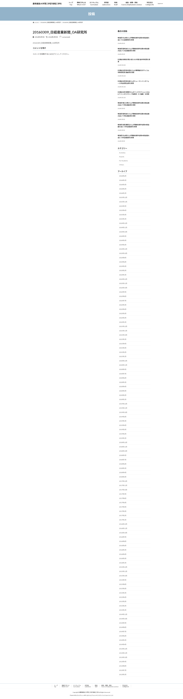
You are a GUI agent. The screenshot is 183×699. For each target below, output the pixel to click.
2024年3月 (122, 240)
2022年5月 (122, 305)
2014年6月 (122, 636)
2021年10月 (123, 335)
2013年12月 (123, 649)
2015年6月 (122, 589)
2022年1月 (122, 322)
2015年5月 (122, 593)
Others (121, 165)
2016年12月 (123, 524)
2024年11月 (123, 227)
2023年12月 (123, 249)
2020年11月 (123, 365)
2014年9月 (122, 623)
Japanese (160, 3)
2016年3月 (122, 558)
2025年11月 (123, 202)
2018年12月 (123, 442)
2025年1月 (122, 219)
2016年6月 (122, 546)
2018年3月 (122, 477)
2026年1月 (122, 193)
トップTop (56, 686)
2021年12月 (123, 326)
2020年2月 (122, 395)
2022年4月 (122, 309)
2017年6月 (122, 503)
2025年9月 (122, 206)
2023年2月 (122, 270)
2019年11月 (123, 408)
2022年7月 (122, 301)
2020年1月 (122, 399)
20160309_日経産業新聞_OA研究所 (46, 43)
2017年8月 (122, 498)
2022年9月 (122, 292)
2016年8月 (122, 541)
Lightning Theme (91, 695)
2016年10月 (123, 533)
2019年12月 (123, 404)
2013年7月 (122, 670)
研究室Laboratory (88, 686)
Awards (121, 157)
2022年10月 (123, 288)
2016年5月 (122, 550)
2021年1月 (122, 356)
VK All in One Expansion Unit (105, 695)
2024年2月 (122, 245)
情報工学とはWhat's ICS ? (65, 686)
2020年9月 (122, 369)
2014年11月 (123, 614)
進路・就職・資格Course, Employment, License (109, 686)
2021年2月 (122, 352)
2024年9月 (122, 236)
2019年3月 (122, 429)
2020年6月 (122, 378)
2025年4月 (122, 210)
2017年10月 (123, 490)
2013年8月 (122, 666)
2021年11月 (123, 331)
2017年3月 (122, 511)
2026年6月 (122, 176)
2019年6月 (122, 417)
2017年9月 (122, 494)
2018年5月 (122, 468)
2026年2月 (122, 189)
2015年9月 (122, 580)
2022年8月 (122, 296)
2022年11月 (123, 283)
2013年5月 (122, 674)
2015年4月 (122, 597)
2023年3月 (122, 266)
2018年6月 (122, 464)
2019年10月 (123, 412)
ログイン (54, 54)
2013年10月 (123, 657)
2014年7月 (122, 631)
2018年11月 (123, 447)
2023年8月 (122, 258)
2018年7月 (122, 460)
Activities (122, 153)
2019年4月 (122, 425)
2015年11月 (123, 571)
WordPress (80, 695)
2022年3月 (122, 313)
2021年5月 (122, 339)
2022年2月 (122, 318)
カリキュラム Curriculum (77, 686)
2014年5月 (122, 640)
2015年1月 (122, 610)
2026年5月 (122, 180)
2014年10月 (123, 619)
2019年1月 (122, 438)
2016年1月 (122, 563)
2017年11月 (123, 485)
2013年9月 (122, 662)
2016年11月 (123, 528)
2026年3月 (122, 184)
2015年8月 (122, 584)
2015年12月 (123, 567)
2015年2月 (122, 606)
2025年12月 (123, 197)
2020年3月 (122, 391)
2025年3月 (122, 215)
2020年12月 (123, 361)
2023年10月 (123, 253)
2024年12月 (123, 223)
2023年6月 (122, 262)
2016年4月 (122, 554)
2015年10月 (123, 576)
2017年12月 (123, 481)
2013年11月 (123, 653)
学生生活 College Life (125, 686)
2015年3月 (122, 601)
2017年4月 (122, 507)
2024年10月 (123, 232)
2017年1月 (122, 520)
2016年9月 (122, 537)
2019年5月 (122, 421)
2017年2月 (122, 515)
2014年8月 (122, 627)
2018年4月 (122, 472)
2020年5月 (122, 382)
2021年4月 (122, 344)
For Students (123, 161)
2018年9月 (122, 455)
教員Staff (96, 686)
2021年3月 (122, 348)
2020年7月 (122, 374)
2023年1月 (122, 275)
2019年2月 (122, 434)
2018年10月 (123, 451)
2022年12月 (123, 279)
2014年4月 (122, 644)
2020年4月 (122, 387)
